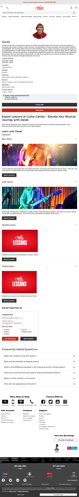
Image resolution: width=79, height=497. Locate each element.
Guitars (4, 16)
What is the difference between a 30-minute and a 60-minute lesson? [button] (34, 367)
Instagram (65, 400)
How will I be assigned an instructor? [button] (20, 384)
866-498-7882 (20, 466)
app (13, 400)
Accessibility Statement (47, 426)
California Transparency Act (24, 460)
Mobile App (73, 476)
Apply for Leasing (29, 416)
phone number (31, 400)
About (41, 418)
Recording (66, 16)
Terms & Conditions (27, 484)
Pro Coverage (27, 418)
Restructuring (43, 429)
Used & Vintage (26, 16)
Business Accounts (7, 422)
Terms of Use (12, 491)
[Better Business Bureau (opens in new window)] (57, 448)
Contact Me (39, 104)
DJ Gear (52, 16)
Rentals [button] (6, 334)
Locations (42, 424)
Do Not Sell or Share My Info (58, 459)
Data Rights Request (67, 459)
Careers (41, 420)
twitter (51, 400)
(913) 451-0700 (7, 326)
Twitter (10, 480)
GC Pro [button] (24, 329)
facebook (43, 400)
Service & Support (45, 414)
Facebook (3, 480)
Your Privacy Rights (43, 460)
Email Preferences (7, 420)
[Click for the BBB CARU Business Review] (72, 448)
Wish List (4, 418)
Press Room (27, 420)
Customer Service (29, 476)
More (74, 16)
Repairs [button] (6, 331)
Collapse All (6, 134)
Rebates (26, 414)
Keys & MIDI (37, 16)
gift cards (20, 400)
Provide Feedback (66, 440)
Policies (41, 416)
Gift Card (5, 476)
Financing (49, 476)
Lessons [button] (7, 329)
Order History (5, 414)
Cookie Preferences (22, 491)
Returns (3, 416)
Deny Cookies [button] (20, 494)
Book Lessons (9, 175)
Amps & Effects (13, 16)
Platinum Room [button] (27, 331)
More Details (29, 339)
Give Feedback (72, 480)
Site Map (42, 422)
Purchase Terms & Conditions (35, 459)
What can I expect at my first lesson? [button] (20, 356)
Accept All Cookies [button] (58, 494)
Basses (58, 16)
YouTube (57, 400)
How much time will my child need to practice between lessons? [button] (32, 373)
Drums (45, 16)
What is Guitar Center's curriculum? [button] (19, 378)
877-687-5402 (59, 466)
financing (5, 400)
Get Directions (10, 339)
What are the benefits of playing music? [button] (21, 361)
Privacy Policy (51, 488)
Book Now (39, 110)
